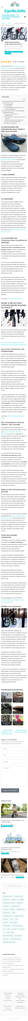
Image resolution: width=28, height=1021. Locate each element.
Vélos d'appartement (8, 935)
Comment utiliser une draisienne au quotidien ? (21, 732)
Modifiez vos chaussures (11, 123)
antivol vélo (6, 899)
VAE (4, 929)
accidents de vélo (18, 896)
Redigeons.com (20, 1006)
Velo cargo (14, 929)
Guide (7, 853)
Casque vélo (20, 903)
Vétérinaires (20, 1002)
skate (11, 919)
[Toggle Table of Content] (23, 99)
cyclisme (10, 51)
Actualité (3, 853)
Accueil (3, 23)
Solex (16, 919)
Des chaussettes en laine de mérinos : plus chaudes (15, 117)
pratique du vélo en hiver (8, 159)
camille (17, 851)
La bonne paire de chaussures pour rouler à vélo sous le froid (14, 102)
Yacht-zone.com (8, 1010)
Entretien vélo (6, 912)
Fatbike (13, 912)
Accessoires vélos (20, 877)
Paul (13, 824)
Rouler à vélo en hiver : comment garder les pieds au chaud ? (13, 111)
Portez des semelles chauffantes (13, 121)
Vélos (9, 23)
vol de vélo (21, 929)
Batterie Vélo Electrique (9, 903)
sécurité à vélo (8, 53)
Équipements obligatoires (18, 51)
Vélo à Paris (6, 939)
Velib (8, 929)
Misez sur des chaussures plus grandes (14, 120)
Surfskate (5, 922)
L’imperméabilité (9, 104)
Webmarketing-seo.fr (20, 1008)
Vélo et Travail (10, 932)
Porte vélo (5, 919)
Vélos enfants (4, 826)
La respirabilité (8, 106)
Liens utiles (8, 997)
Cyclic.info (17, 1018)
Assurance (13, 899)
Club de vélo (6, 906)
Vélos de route (18, 935)
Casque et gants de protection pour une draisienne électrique (7, 732)
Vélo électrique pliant (16, 939)
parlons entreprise (20, 1000)
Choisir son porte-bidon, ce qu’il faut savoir (12, 875)
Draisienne (10, 826)
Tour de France (6, 925)
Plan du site (8, 995)
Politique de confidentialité (20, 994)
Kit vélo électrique (7, 916)
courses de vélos (15, 906)
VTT (4, 932)
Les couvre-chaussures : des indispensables (11, 114)
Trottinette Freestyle (17, 925)
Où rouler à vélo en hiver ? (15, 299)
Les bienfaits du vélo (18, 916)
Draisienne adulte (20, 909)
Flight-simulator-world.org (8, 1007)
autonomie (21, 899)
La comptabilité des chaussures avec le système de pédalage (14, 108)
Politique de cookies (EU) (20, 997)
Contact (8, 998)
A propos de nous (8, 1000)
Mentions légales (8, 993)
